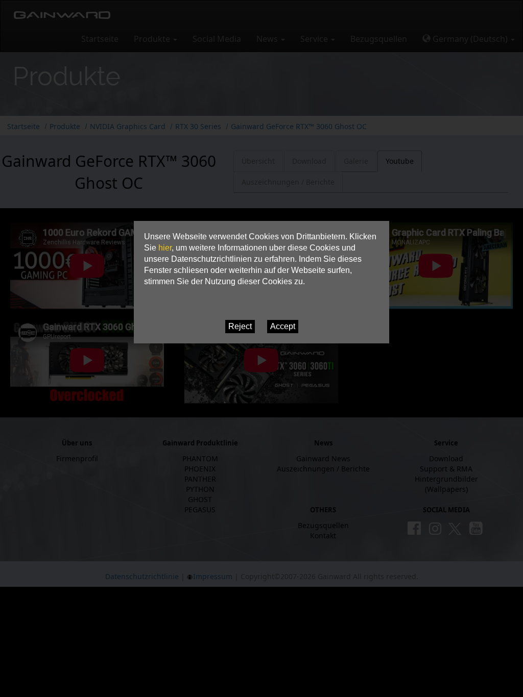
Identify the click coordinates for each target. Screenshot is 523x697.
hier (165, 247)
